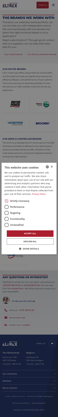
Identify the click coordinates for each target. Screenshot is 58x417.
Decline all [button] (30, 241)
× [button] (51, 167)
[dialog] (28, 208)
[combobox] (47, 166)
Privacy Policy (39, 194)
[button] (29, 248)
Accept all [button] (30, 233)
